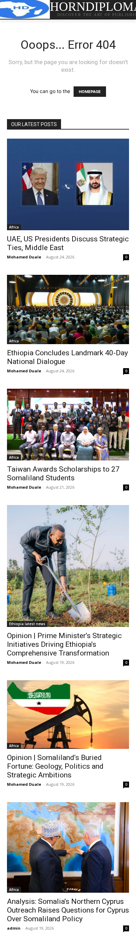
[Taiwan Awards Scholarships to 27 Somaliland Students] (68, 424)
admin (14, 928)
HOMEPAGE (90, 91)
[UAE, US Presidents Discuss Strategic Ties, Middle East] (68, 184)
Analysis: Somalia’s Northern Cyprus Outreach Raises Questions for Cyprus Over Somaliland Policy (68, 910)
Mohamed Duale (24, 256)
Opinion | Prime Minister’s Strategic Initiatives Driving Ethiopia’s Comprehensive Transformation (64, 644)
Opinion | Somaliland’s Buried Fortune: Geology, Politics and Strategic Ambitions (55, 766)
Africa (14, 227)
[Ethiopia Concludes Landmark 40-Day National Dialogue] (68, 309)
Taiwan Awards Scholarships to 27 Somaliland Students (63, 473)
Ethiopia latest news (27, 623)
